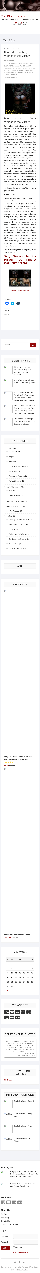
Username (4, 1236)
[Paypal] (23, 1012)
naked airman (15, 69)
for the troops (19, 65)
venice (26, 73)
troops (20, 73)
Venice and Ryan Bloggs (30, 1267)
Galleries (11, 60)
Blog (6, 60)
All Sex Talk (13, 452)
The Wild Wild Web (15, 548)
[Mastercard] (12, 1012)
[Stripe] (12, 1017)
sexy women (12, 73)
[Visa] (17, 1012)
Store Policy (5, 1217)
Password (4, 1242)
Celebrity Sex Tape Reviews (19, 519)
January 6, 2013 (12, 49)
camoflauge (8, 65)
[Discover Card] (6, 1017)
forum (28, 65)
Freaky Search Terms (16, 524)
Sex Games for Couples (17, 539)
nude (33, 69)
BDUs (8, 63)
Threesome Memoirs (16, 476)
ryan (5, 71)
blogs (31, 63)
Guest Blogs (13, 529)
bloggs (25, 63)
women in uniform (16, 74)
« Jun (6, 990)
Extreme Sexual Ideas (17, 466)
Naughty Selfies (14, 495)
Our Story (4, 1214)
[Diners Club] (28, 1012)
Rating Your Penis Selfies (18, 534)
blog (12, 63)
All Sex (9, 448)
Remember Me (20, 1247)
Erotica (11, 461)
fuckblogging (15, 67)
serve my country (23, 71)
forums (7, 67)
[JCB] (17, 1017)
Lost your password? (20, 1252)
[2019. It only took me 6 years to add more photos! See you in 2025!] (25, 282)
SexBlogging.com (14, 16)
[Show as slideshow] (20, 290)
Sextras (9, 516)
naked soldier (25, 69)
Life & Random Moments (15, 501)
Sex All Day (13, 471)
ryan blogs (12, 71)
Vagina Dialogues (15, 481)
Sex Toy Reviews (12, 511)
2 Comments (12, 77)
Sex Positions (14, 544)
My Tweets (8, 1080)
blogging (18, 63)
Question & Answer (13, 506)
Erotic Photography (13, 487)
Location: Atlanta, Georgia (11, 1224)
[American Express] (6, 1012)
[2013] (14, 274)
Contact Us (6, 1221)
